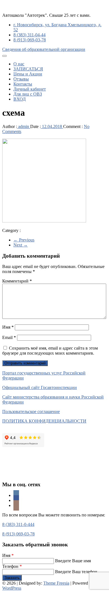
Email (9, 337)
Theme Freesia (56, 583)
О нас (18, 63)
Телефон (12, 566)
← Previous (23, 240)
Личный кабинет (29, 89)
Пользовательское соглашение (31, 411)
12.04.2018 (52, 126)
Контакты (22, 84)
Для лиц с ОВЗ (27, 94)
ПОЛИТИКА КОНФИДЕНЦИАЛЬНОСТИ (44, 421)
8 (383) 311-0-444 (18, 524)
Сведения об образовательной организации (43, 49)
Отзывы (21, 79)
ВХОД (19, 99)
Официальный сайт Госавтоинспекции (39, 387)
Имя (8, 327)
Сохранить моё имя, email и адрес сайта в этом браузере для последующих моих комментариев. (50, 350)
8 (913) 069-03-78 (29, 39)
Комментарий (17, 281)
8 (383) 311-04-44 (29, 34)
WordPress (11, 588)
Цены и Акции (27, 74)
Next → (20, 245)
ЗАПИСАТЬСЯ (28, 69)
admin (23, 126)
